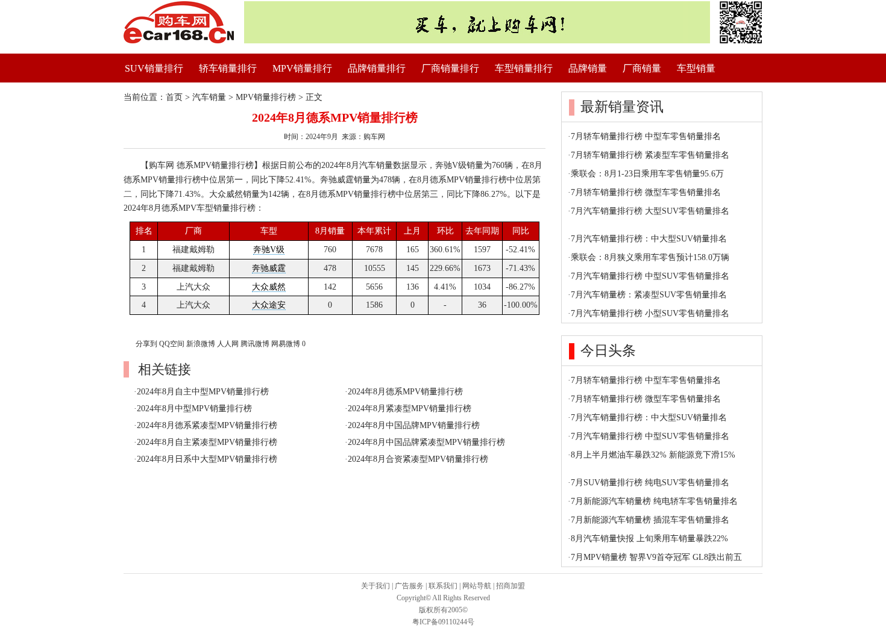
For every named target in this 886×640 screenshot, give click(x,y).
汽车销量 (209, 97)
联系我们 (443, 586)
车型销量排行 (524, 68)
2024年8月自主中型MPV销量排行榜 (203, 391)
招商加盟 (510, 586)
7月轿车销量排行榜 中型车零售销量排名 (646, 136)
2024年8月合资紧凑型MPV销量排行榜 (418, 459)
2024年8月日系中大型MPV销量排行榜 (207, 459)
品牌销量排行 (377, 68)
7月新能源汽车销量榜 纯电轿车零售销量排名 (654, 501)
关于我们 (375, 586)
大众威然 (269, 286)
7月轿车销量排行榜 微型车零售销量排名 (646, 192)
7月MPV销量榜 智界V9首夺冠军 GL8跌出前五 (656, 557)
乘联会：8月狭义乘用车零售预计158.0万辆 (650, 257)
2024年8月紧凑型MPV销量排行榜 (409, 408)
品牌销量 (587, 68)
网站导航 (476, 586)
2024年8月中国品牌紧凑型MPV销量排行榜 (426, 442)
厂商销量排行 (450, 68)
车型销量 (696, 68)
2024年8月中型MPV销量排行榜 (194, 408)
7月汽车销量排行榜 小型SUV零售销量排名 (650, 313)
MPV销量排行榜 (266, 97)
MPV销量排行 (302, 68)
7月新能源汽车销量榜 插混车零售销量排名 (650, 519)
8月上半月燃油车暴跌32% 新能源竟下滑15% (653, 454)
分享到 (146, 344)
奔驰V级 (268, 249)
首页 (174, 97)
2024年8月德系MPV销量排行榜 (405, 391)
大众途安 (269, 304)
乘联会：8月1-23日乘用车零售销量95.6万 (647, 173)
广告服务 (409, 586)
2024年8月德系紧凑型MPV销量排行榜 (207, 425)
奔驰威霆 (269, 268)
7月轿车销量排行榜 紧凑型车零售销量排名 (650, 155)
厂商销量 (642, 68)
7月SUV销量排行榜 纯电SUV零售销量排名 (650, 482)
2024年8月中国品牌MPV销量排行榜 (414, 425)
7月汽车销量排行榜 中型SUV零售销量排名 (650, 276)
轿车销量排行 (228, 68)
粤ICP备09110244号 (443, 622)
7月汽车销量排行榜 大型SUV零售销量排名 (650, 211)
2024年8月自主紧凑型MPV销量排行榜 (207, 442)
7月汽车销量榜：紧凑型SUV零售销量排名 (649, 294)
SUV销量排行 (154, 68)
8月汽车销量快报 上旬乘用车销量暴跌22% (649, 538)
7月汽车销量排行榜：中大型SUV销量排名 (649, 238)
